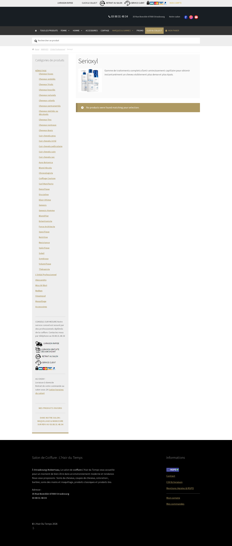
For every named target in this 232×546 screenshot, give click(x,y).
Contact (170, 475)
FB (186, 17)
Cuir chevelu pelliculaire (50, 146)
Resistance (44, 242)
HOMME (76, 30)
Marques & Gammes (121, 30)
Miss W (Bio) (41, 285)
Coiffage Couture (47, 178)
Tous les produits (49, 30)
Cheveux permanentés (50, 105)
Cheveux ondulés (47, 79)
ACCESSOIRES (92, 30)
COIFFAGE (105, 30)
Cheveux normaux (47, 125)
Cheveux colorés (47, 100)
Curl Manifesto (46, 183)
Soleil (41, 253)
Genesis (43, 205)
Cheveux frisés (46, 84)
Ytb (196, 17)
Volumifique (45, 263)
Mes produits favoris (50, 408)
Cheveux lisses (46, 73)
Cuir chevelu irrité (47, 141)
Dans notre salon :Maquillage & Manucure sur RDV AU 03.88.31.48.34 (50, 421)
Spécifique (44, 247)
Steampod (40, 295)
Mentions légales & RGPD (180, 488)
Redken (38, 290)
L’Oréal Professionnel (46, 274)
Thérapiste (44, 269)
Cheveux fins (45, 119)
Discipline (44, 194)
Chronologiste (46, 173)
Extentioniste (45, 221)
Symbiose (43, 258)
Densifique (44, 189)
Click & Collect (154, 30)
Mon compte (173, 497)
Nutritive (43, 237)
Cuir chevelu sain (47, 151)
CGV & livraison (174, 482)
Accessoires (41, 306)
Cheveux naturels (47, 95)
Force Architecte (47, 226)
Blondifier (44, 215)
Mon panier (173, 30)
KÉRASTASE (40, 70)
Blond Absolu (45, 167)
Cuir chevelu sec (47, 157)
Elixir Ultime (45, 199)
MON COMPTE (175, 3)
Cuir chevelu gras (47, 135)
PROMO (140, 30)
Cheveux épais (46, 130)
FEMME (64, 30)
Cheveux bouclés (47, 89)
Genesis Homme (47, 210)
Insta (191, 17)
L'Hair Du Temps (48, 14)
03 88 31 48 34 (119, 16)
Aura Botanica (46, 162)
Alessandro (40, 280)
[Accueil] (36, 30)
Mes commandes (175, 503)
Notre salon (174, 16)
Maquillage (40, 301)
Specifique (44, 231)
